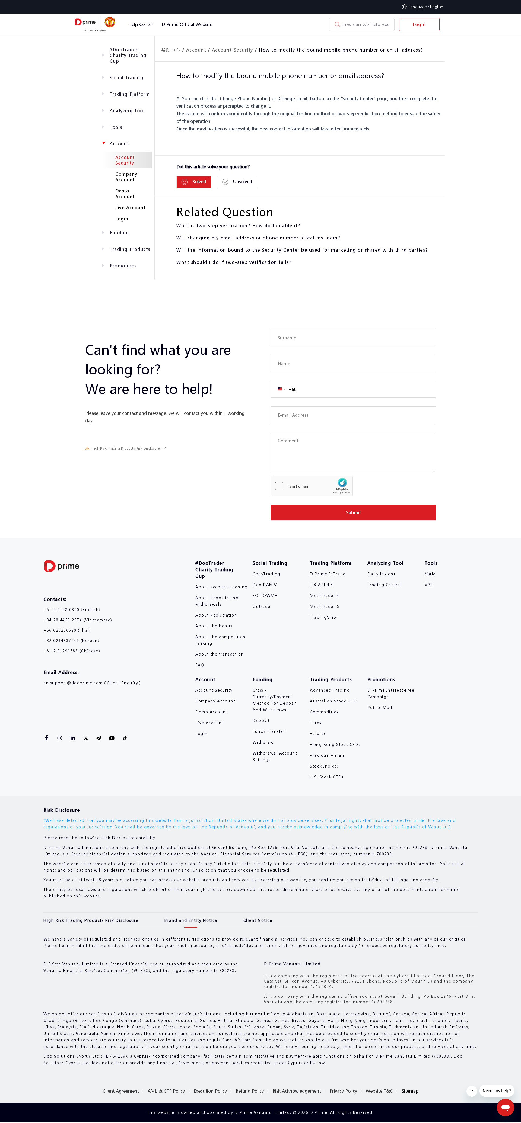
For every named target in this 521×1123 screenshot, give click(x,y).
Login (419, 24)
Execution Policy (210, 1091)
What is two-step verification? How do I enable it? (238, 225)
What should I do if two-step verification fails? (233, 262)
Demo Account (125, 193)
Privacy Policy (343, 1091)
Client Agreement (121, 1091)
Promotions (123, 265)
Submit (353, 512)
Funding (119, 232)
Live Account (130, 207)
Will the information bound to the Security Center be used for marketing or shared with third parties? (302, 250)
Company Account (126, 176)
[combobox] (283, 389)
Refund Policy (250, 1091)
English (436, 6)
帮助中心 (170, 50)
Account (119, 143)
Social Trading (126, 77)
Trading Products (130, 249)
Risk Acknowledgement (296, 1091)
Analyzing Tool (127, 110)
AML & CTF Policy (166, 1091)
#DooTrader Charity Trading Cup (128, 55)
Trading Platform (130, 94)
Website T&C (379, 1091)
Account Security (125, 160)
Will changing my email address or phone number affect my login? (258, 237)
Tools (116, 127)
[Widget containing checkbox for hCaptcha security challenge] (312, 486)
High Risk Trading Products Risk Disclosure (126, 448)
